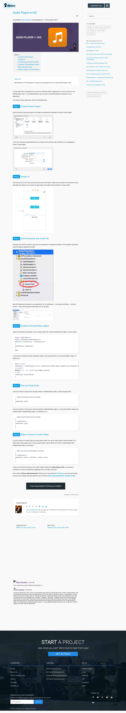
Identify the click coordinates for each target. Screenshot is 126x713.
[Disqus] (46, 556)
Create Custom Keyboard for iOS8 (95, 85)
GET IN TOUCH (63, 654)
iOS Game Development (55, 679)
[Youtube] (112, 697)
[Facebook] (93, 697)
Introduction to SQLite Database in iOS (96, 63)
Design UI (22, 59)
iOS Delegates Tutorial (92, 50)
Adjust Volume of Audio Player (28, 69)
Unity (98, 30)
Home (12, 669)
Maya (93, 30)
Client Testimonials (17, 675)
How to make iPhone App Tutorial (95, 43)
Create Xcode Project (25, 57)
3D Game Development (55, 672)
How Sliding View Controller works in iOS (97, 70)
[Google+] (102, 697)
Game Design (91, 34)
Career (13, 679)
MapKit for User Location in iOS (25, 527)
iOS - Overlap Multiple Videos (94, 81)
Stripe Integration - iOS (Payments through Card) (99, 77)
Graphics (107, 27)
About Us (13, 672)
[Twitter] (98, 697)
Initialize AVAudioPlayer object (29, 64)
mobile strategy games (93, 96)
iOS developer (33, 510)
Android (96, 27)
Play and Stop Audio (25, 67)
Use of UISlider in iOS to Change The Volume (98, 67)
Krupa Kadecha (26, 20)
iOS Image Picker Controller (93, 47)
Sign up (38, 702)
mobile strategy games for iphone (96, 92)
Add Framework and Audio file (28, 62)
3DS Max (89, 27)
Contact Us (96, 6)
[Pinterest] (107, 697)
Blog (102, 27)
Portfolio (13, 682)
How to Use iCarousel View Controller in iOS (98, 74)
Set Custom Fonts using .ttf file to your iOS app (99, 54)
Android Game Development (57, 675)
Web (103, 30)
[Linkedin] (93, 702)
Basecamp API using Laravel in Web (58, 527)
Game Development (53, 669)
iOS (77, 16)
